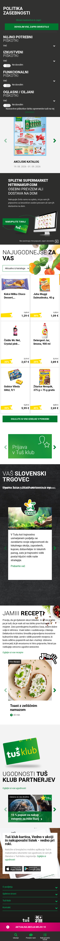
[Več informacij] (30, 446)
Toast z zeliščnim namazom (23, 708)
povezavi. (30, 112)
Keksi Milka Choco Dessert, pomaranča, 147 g (14, 296)
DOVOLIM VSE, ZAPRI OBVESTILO (31, 26)
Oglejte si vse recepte (13, 652)
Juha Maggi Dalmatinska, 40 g (43, 296)
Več (5, 45)
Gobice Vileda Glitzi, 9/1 (12, 388)
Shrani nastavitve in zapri (28, 20)
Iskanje (16, 938)
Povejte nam (31, 938)
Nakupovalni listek (45, 939)
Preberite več (18, 566)
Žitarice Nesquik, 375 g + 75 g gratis (44, 388)
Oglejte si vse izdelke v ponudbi (30, 419)
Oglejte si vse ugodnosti (14, 788)
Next (54, 138)
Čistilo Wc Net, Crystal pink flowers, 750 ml (13, 342)
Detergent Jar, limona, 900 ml (41, 342)
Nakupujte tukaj (15, 221)
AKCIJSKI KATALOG (26, 161)
